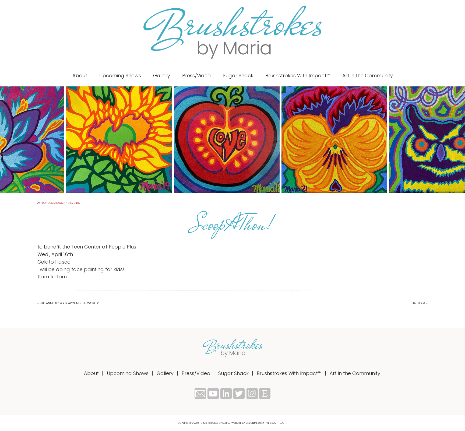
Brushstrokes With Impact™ (289, 373)
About (91, 373)
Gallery (165, 373)
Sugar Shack (233, 373)
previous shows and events (60, 203)
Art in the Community (355, 373)
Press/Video (196, 373)
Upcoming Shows (128, 373)
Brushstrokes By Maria (232, 32)
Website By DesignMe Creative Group (254, 423)
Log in (283, 423)
